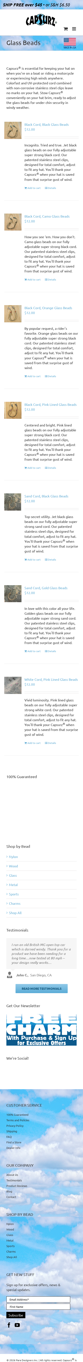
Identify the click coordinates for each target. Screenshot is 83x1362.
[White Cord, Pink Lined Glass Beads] (12, 685)
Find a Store (13, 1142)
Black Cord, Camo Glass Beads (47, 216)
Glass (13, 875)
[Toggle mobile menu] (74, 29)
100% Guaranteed (17, 1114)
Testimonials (14, 1180)
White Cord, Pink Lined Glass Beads (51, 679)
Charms (14, 903)
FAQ (9, 1136)
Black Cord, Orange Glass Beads (48, 308)
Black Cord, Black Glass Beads (46, 124)
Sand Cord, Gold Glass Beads (45, 588)
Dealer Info (13, 1148)
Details (52, 188)
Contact (11, 1197)
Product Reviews (16, 1186)
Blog (9, 1191)
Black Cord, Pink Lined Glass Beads (50, 404)
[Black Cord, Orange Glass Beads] (12, 313)
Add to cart (34, 188)
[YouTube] (17, 1325)
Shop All (15, 912)
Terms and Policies (17, 1120)
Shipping (11, 1131)
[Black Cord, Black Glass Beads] (12, 130)
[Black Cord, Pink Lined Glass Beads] (12, 410)
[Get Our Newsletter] (41, 1030)
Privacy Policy (14, 1125)
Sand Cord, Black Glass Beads (46, 496)
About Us (12, 1175)
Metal (13, 884)
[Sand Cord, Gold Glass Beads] (12, 593)
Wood (13, 866)
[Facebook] (8, 1325)
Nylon (13, 856)
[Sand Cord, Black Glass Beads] (12, 502)
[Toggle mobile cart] (66, 29)
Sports (14, 894)
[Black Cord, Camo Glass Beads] (12, 222)
